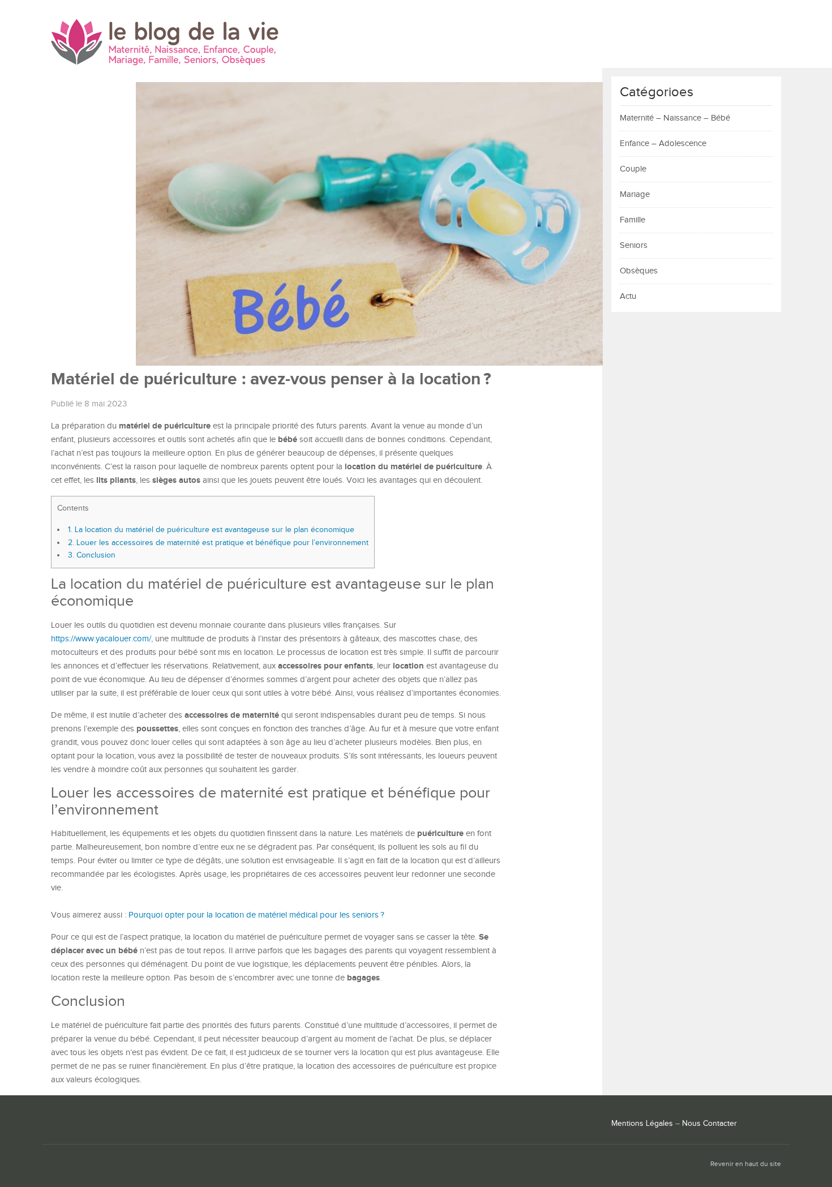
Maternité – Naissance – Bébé (675, 118)
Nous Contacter (709, 1123)
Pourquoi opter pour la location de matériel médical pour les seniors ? (256, 915)
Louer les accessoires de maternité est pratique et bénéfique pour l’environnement (218, 542)
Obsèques (639, 271)
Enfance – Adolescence (663, 143)
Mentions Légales (642, 1123)
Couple (633, 169)
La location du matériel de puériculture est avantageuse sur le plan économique (211, 529)
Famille (632, 220)
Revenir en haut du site (745, 1164)
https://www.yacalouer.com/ (101, 639)
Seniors (633, 245)
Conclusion (91, 555)
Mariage (635, 194)
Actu (628, 296)
